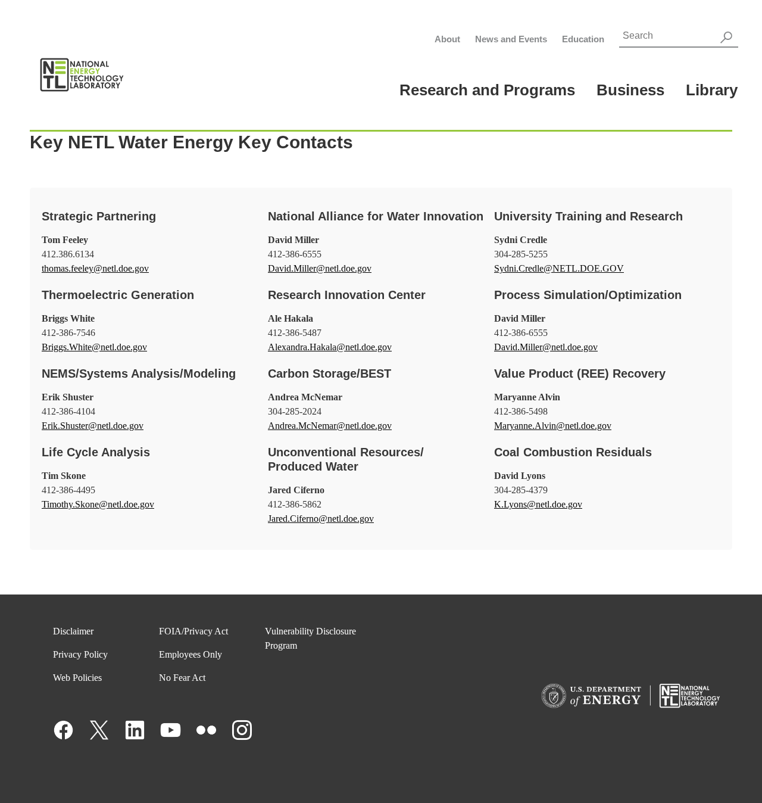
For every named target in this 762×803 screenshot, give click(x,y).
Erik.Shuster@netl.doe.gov (92, 426)
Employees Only (190, 654)
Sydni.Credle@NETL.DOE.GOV (559, 268)
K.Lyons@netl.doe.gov (538, 504)
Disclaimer (73, 631)
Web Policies (77, 678)
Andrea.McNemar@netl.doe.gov (330, 426)
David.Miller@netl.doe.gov (319, 268)
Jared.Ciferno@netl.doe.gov (321, 518)
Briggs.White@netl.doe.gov (94, 347)
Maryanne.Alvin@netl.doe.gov (552, 426)
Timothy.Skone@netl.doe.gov (98, 504)
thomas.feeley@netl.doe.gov (95, 268)
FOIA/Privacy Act (193, 631)
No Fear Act (182, 678)
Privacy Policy (80, 654)
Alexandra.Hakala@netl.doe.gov (330, 347)
